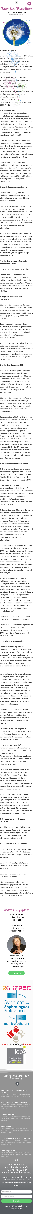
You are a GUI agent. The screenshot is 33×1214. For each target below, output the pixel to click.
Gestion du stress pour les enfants (14, 1102)
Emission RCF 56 (7, 1127)
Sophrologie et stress (9, 1151)
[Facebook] (17, 1084)
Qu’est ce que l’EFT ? (8, 1114)
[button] (16, 2)
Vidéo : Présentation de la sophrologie (15, 1139)
